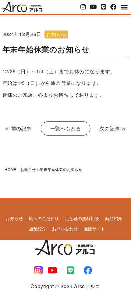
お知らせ (56, 34)
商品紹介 (113, 218)
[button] (124, 7)
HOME (10, 169)
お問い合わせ (65, 229)
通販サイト (94, 229)
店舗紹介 (37, 229)
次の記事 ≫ (112, 128)
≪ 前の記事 (18, 128)
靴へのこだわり (44, 218)
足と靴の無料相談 (82, 218)
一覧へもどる (65, 128)
